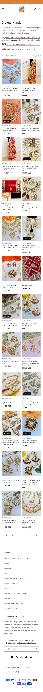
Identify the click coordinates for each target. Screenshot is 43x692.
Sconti (6, 573)
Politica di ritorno (10, 599)
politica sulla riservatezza (13, 604)
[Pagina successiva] (36, 535)
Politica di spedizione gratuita (15, 593)
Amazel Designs (18, 687)
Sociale (6, 588)
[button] (2, 9)
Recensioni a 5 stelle (32, 40)
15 (30, 535)
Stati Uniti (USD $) (13, 672)
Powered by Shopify (27, 687)
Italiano (30, 672)
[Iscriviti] (36, 648)
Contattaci (8, 568)
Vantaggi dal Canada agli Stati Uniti (21, 49)
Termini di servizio (10, 609)
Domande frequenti (11, 583)
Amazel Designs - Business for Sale (16, 558)
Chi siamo (7, 563)
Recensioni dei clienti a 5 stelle (15, 578)
